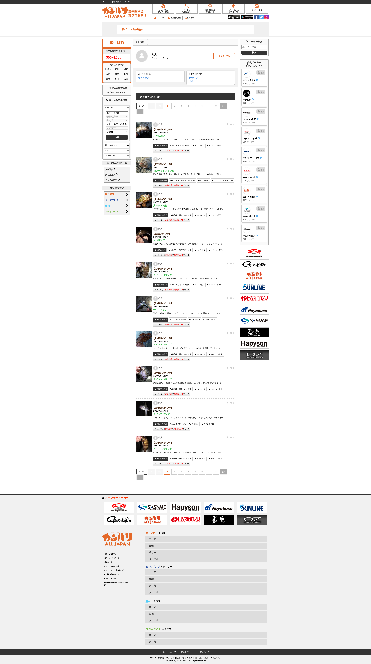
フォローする (224, 56)
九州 (117, 79)
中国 (126, 74)
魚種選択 (109, 169)
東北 (117, 69)
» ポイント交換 (110, 578)
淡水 (107, 150)
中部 (108, 74)
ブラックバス (111, 155)
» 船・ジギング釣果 (111, 558)
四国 (108, 79)
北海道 (108, 69)
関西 (117, 74)
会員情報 (139, 42)
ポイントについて (169, 652)
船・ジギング (111, 145)
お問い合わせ (204, 652)
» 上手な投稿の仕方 (111, 574)
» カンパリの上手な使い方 (114, 570)
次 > (223, 106)
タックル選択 (111, 180)
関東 (126, 69)
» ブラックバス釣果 (111, 566)
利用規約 (181, 652)
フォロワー (168, 58)
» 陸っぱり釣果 (110, 554)
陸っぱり (109, 107)
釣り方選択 (110, 174)
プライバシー (191, 652)
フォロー (156, 58)
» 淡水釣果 (108, 562)
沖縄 (126, 79)
